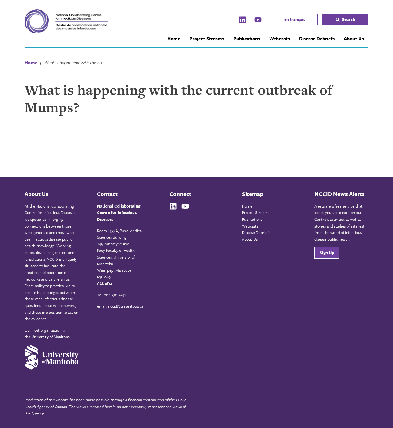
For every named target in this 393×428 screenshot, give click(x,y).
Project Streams (206, 38)
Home (173, 38)
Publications (246, 38)
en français (294, 19)
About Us (354, 38)
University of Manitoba (50, 336)
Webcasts (279, 38)
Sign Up (327, 253)
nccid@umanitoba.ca (125, 306)
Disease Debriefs (317, 38)
